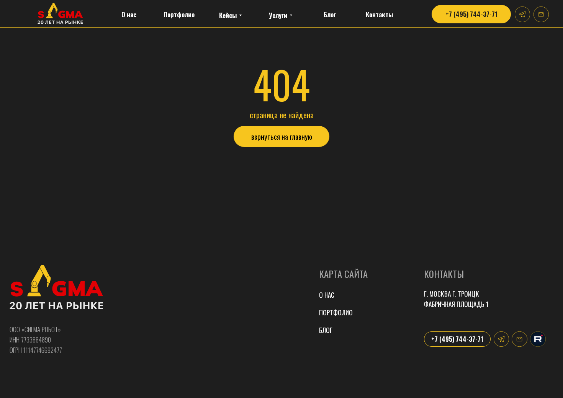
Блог (325, 330)
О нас (326, 295)
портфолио (336, 312)
